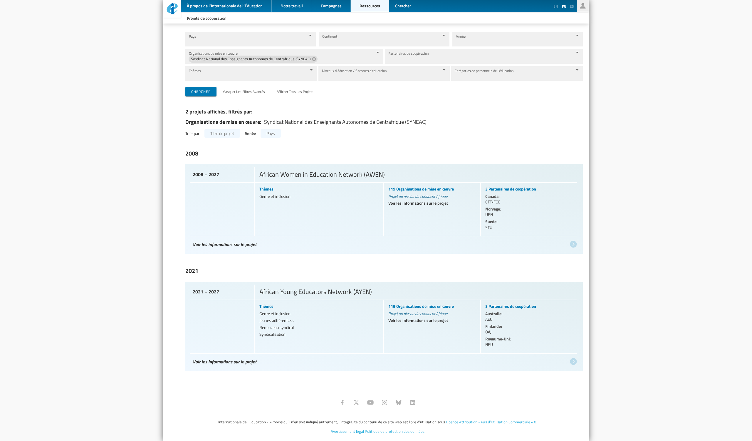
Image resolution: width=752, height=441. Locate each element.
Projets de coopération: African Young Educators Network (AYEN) (383, 325)
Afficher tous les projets (295, 91)
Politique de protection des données (394, 431)
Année (461, 36)
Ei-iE (172, 9)
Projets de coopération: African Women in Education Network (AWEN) (383, 207)
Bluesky (398, 402)
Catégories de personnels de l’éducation (484, 70)
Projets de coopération (206, 18)
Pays (192, 36)
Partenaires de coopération (408, 53)
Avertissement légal (347, 431)
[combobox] (246, 41)
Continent (329, 36)
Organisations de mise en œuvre (213, 53)
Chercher (201, 91)
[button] (253, 59)
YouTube (370, 402)
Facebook (342, 402)
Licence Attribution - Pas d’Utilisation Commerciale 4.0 (491, 422)
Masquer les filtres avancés (243, 91)
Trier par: (192, 133)
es (572, 6)
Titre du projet (222, 133)
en (555, 6)
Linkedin (412, 402)
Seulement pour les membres (583, 6)
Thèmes (195, 70)
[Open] (310, 35)
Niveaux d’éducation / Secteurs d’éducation (354, 70)
